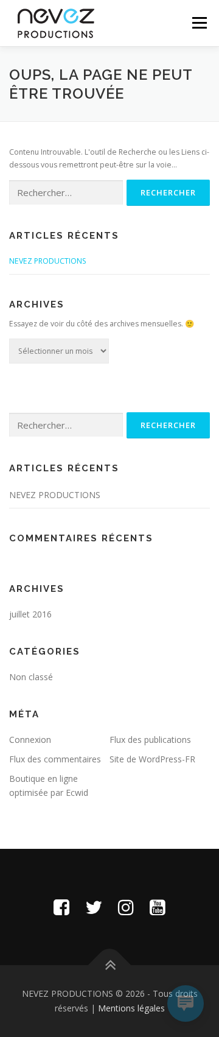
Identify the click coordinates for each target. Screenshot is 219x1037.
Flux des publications (150, 739)
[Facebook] (61, 907)
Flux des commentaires (55, 759)
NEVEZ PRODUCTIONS (47, 261)
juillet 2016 (30, 614)
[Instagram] (126, 907)
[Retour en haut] (109, 965)
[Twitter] (93, 907)
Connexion (30, 739)
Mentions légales (131, 1008)
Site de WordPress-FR (152, 759)
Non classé (31, 677)
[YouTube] (157, 907)
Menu (199, 23)
